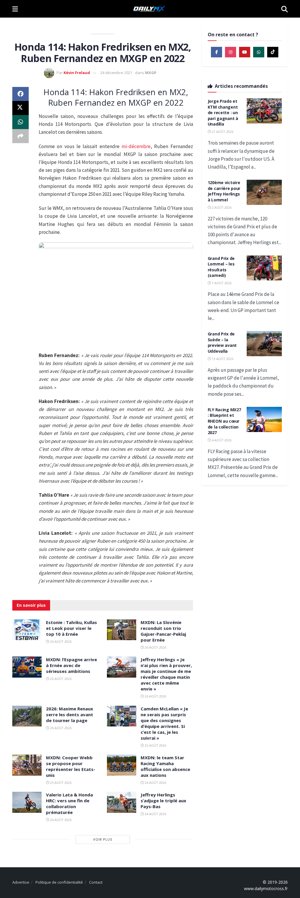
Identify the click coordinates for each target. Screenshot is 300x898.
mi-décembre (136, 146)
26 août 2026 (60, 641)
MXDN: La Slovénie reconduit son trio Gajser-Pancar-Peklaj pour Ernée (163, 631)
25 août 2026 (155, 745)
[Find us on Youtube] (244, 52)
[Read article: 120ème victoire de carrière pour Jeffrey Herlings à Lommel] (264, 192)
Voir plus (102, 839)
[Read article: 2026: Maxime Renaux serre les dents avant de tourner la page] (27, 716)
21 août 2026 (222, 131)
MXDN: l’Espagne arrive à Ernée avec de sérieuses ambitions (71, 665)
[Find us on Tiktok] (272, 52)
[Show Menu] (15, 9)
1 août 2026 (221, 283)
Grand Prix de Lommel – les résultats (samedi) (221, 267)
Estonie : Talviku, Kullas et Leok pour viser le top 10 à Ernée (71, 628)
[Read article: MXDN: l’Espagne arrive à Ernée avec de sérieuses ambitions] (27, 667)
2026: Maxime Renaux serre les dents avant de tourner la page (69, 714)
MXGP (150, 72)
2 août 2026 (221, 207)
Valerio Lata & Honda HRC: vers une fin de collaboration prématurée (69, 803)
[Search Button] (284, 9)
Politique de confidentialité (59, 882)
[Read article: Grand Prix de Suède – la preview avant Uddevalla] (264, 343)
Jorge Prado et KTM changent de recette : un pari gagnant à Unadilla (223, 112)
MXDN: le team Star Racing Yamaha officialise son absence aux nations (165, 766)
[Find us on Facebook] (216, 52)
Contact (96, 882)
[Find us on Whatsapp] (258, 52)
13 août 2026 (222, 359)
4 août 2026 (221, 440)
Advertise (20, 882)
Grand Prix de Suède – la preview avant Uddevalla (222, 342)
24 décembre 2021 (116, 72)
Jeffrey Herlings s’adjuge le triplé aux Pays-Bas (163, 800)
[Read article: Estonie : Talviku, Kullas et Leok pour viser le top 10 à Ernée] (27, 629)
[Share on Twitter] (20, 108)
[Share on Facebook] (20, 94)
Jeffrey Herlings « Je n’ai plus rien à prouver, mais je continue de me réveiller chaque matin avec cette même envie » (166, 674)
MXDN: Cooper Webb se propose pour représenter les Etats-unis (70, 766)
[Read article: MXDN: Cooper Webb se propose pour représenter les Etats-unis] (27, 765)
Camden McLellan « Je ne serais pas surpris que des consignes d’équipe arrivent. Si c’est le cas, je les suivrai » (164, 723)
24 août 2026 (155, 782)
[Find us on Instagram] (230, 52)
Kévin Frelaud (77, 72)
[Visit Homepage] (149, 9)
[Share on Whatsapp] (20, 122)
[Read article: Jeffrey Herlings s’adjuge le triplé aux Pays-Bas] (121, 802)
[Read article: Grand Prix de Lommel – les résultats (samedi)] (264, 268)
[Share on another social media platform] (20, 136)
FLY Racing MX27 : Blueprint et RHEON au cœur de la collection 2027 (224, 421)
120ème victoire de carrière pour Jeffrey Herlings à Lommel (224, 191)
